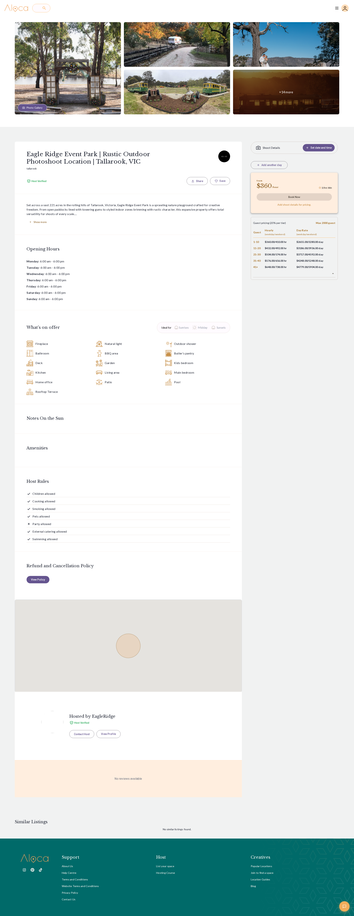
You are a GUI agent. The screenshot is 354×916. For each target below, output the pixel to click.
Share (199, 181)
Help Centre (69, 872)
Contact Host (82, 734)
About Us (67, 866)
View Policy (38, 579)
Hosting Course (165, 872)
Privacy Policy (70, 892)
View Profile (108, 734)
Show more (40, 222)
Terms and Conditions (75, 879)
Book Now (294, 196)
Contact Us (69, 899)
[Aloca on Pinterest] (32, 870)
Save (222, 180)
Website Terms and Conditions (80, 886)
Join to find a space (262, 872)
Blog (253, 886)
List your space (165, 866)
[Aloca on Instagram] (24, 870)
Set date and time (321, 147)
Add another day (271, 165)
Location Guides (260, 879)
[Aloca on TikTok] (40, 870)
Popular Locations (261, 866)
